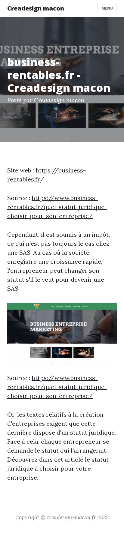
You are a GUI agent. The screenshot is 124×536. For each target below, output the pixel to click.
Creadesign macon (35, 8)
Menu (107, 8)
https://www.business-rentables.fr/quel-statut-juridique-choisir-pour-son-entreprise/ (57, 207)
